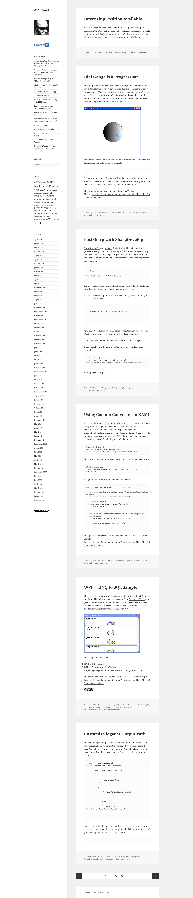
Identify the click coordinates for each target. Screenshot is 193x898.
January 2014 (39, 364)
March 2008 (38, 488)
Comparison (37, 193)
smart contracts (39, 210)
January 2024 (39, 267)
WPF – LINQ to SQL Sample (110, 587)
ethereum (39, 199)
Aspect (119, 388)
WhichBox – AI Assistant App (45, 91)
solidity (48, 210)
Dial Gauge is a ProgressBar (111, 76)
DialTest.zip (129, 191)
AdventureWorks (137, 599)
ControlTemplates (135, 85)
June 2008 (38, 480)
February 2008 (39, 492)
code (36, 189)
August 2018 (39, 300)
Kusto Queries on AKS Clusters (45, 129)
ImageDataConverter (132, 560)
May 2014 (38, 356)
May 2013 (38, 380)
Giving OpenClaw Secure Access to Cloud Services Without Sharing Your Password (46, 63)
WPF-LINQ (103, 710)
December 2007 (40, 500)
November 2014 (40, 344)
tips (52, 213)
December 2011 (40, 404)
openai (43, 205)
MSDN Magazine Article (101, 184)
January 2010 (39, 436)
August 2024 (39, 255)
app (44, 182)
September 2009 (40, 444)
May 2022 (38, 275)
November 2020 (40, 288)
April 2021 (38, 279)
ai (39, 182)
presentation (40, 207)
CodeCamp (45, 190)
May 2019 (38, 296)
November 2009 (40, 440)
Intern (115, 53)
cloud (57, 186)
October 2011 (39, 408)
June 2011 (38, 412)
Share (146, 707)
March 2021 (38, 283)
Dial (130, 213)
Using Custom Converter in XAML (117, 414)
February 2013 (39, 384)
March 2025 (38, 247)
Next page (155, 876)
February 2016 (39, 328)
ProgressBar (143, 213)
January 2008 (39, 496)
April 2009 (38, 460)
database (51, 193)
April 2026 (38, 239)
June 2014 (38, 352)
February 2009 (39, 468)
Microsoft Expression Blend (109, 101)
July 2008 (37, 476)
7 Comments (115, 710)
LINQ (117, 705)
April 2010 (38, 428)
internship (122, 53)
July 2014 (37, 348)
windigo (40, 216)
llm (42, 202)
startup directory (106, 859)
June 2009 (38, 452)
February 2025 (39, 251)
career (52, 186)
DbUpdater (39, 195)
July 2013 (37, 376)
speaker (38, 213)
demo (115, 707)
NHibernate (37, 205)
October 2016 (39, 316)
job (128, 53)
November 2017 (40, 308)
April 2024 (38, 259)
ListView (144, 560)
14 (129, 875)
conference (44, 193)
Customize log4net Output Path (115, 734)
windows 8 (46, 216)
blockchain (40, 186)
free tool (48, 199)
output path (134, 856)
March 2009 (38, 464)
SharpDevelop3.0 (92, 248)
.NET (36, 182)
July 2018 (37, 304)
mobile (45, 202)
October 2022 (39, 271)
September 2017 (40, 312)
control (91, 707)
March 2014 (38, 360)
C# (49, 186)
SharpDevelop (89, 390)
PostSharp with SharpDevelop (113, 239)
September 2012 (40, 392)
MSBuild (108, 248)
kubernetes (37, 202)
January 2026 (39, 243)
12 (117, 875)
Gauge (135, 213)
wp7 (46, 219)
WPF (51, 219)
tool (56, 213)
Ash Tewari (41, 10)
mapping (133, 707)
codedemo (53, 190)
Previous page (79, 876)
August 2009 (39, 448)
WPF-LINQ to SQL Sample (135, 676)
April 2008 (38, 484)
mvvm (51, 202)
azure (50, 181)
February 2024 (39, 263)
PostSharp (134, 388)
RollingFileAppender (91, 859)
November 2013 (40, 368)
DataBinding (107, 707)
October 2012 (39, 388)
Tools (36, 216)
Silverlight (54, 208)
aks (41, 182)
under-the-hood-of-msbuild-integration (115, 289)
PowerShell (49, 205)
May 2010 (38, 424)
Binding (121, 560)
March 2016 (38, 324)
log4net (110, 856)
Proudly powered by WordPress (96, 893)
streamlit (48, 213)
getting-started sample (116, 347)
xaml (37, 223)
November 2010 (40, 420)
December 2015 (40, 332)
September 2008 (40, 472)
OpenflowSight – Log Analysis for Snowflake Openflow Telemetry (45, 72)
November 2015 (40, 336)
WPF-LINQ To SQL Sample (116, 423)
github (53, 199)
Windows (90, 710)
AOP (101, 388)
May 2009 (38, 456)
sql (44, 213)
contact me (109, 37)
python (48, 208)
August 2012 (39, 396)
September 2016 (40, 320)
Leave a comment (139, 53)
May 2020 (38, 292)
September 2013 (40, 372)
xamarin (56, 219)
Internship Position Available (113, 19)
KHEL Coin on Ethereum (43, 125)
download (97, 257)
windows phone (39, 219)
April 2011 (38, 416)
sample (140, 707)
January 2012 (39, 400)
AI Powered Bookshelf (42, 95)
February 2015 (39, 340)
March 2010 (38, 432)
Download (49, 195)
